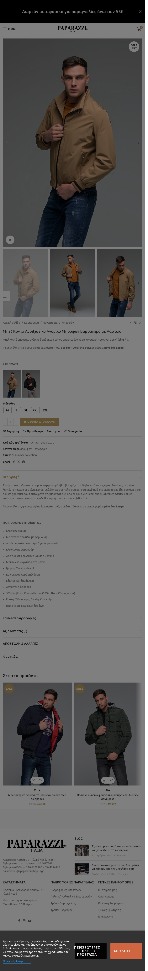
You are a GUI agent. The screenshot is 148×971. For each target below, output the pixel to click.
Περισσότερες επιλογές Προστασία (87, 951)
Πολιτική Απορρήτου (17, 961)
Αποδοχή (122, 951)
